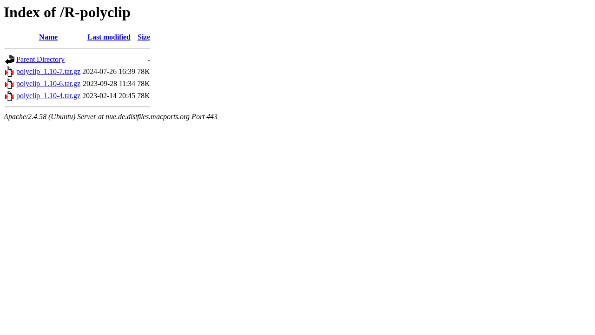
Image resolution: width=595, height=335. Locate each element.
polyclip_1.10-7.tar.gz (48, 71)
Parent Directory (40, 59)
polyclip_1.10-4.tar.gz (48, 96)
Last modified (109, 37)
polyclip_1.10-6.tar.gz (48, 83)
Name (48, 37)
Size (144, 37)
